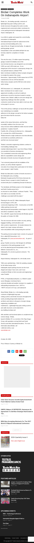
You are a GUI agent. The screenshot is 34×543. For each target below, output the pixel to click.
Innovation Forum (25, 538)
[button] (31, 2)
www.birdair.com (5, 330)
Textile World (4, 9)
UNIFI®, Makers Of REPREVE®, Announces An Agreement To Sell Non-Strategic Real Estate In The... (17, 411)
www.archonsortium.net (17, 238)
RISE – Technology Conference (12, 513)
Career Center (15, 538)
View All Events (4, 528)
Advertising (7, 538)
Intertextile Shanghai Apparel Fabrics (13, 518)
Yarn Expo (6, 523)
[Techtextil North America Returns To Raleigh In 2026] (5, 492)
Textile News (10, 9)
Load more (16, 430)
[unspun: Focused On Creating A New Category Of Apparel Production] (5, 484)
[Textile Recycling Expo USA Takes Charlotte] (5, 501)
